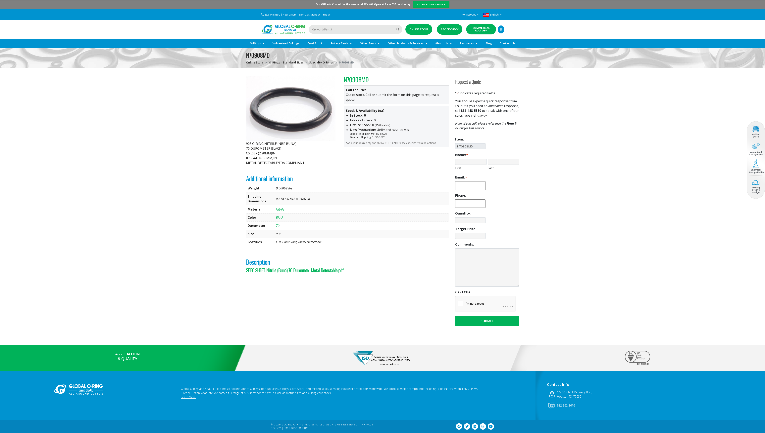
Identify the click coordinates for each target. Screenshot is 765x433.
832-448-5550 (273, 14)
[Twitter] (467, 426)
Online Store (254, 62)
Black (279, 217)
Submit (487, 321)
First (458, 168)
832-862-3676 (566, 405)
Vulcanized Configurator (756, 153)
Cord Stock (315, 43)
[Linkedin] (475, 426)
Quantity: (463, 213)
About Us (441, 43)
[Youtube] (491, 426)
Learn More (188, 397)
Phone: (460, 195)
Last (491, 168)
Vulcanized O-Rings (286, 43)
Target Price (465, 229)
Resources (467, 43)
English (494, 14)
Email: (461, 177)
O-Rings (255, 43)
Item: (459, 139)
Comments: (464, 244)
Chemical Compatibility (756, 171)
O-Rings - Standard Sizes (286, 62)
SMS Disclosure (296, 428)
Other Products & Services (406, 43)
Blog (488, 43)
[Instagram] (483, 426)
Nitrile (280, 209)
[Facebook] (459, 426)
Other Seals (368, 43)
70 (278, 225)
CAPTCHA (463, 292)
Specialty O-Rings (321, 62)
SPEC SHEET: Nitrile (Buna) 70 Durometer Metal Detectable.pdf (294, 270)
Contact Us (507, 43)
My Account (469, 14)
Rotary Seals (339, 43)
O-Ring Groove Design (756, 190)
